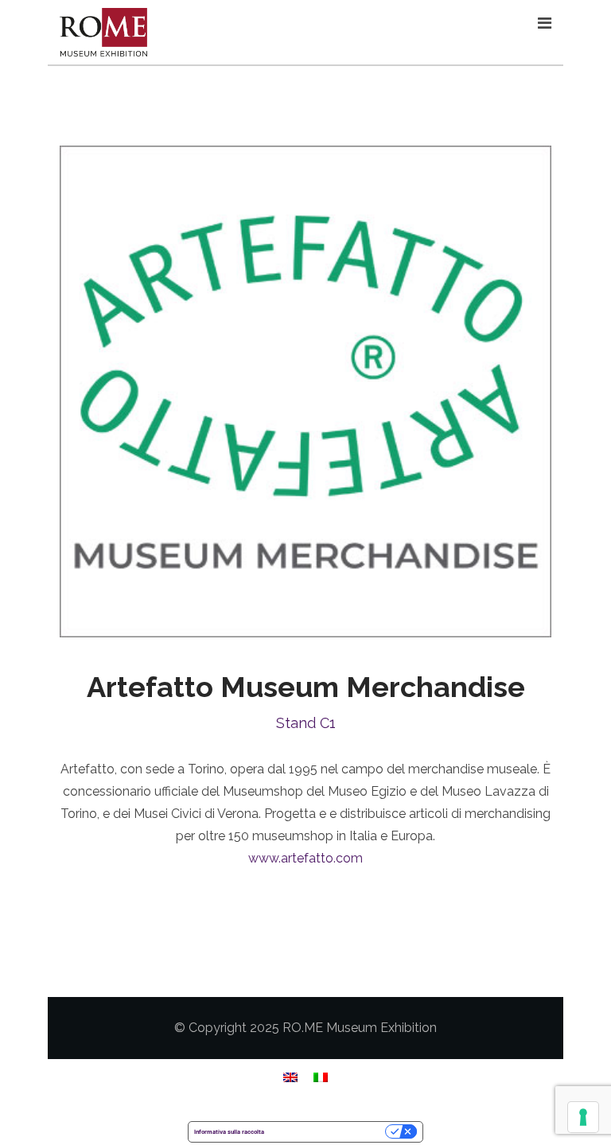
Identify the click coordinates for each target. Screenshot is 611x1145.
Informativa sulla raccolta (229, 1131)
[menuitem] (290, 1077)
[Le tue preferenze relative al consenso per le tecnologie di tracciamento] (583, 1117)
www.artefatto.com (305, 858)
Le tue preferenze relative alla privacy (328, 1131)
